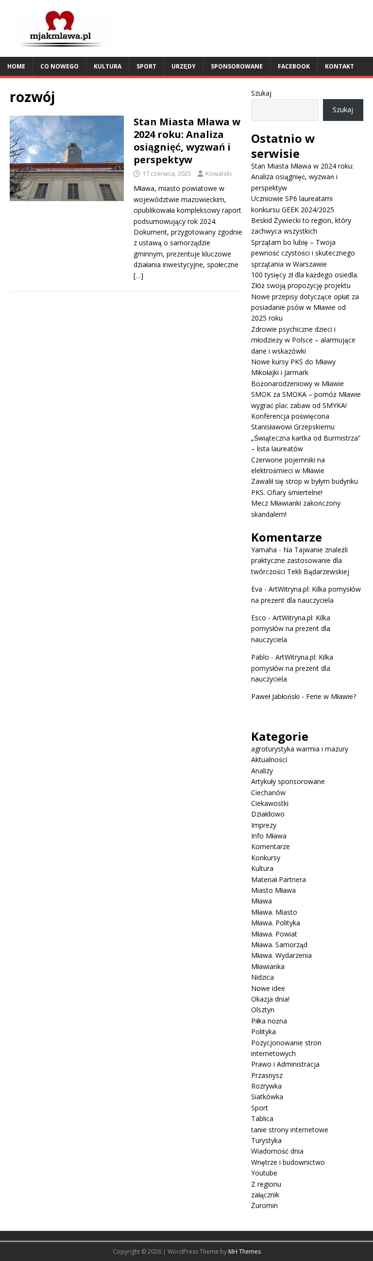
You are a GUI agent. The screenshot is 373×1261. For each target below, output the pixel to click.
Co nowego (59, 66)
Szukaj (261, 93)
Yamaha (264, 549)
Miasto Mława (273, 890)
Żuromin (264, 1205)
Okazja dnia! (270, 999)
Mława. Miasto (274, 912)
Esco (258, 617)
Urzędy (183, 66)
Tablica (262, 1118)
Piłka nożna (269, 1020)
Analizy (262, 770)
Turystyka (266, 1140)
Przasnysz (267, 1075)
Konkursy (265, 857)
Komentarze (270, 846)
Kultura (107, 66)
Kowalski (218, 173)
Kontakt (339, 66)
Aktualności (269, 759)
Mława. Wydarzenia (281, 955)
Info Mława (269, 835)
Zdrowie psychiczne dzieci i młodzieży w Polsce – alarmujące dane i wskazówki (303, 340)
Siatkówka (267, 1096)
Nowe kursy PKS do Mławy (293, 361)
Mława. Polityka (275, 922)
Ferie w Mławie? (331, 696)
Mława (261, 900)
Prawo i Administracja (285, 1064)
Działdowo (268, 813)
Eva (256, 589)
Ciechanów (268, 792)
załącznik (265, 1194)
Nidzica (262, 977)
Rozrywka (266, 1086)
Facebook (294, 66)
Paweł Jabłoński (275, 696)
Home (16, 66)
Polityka (263, 1031)
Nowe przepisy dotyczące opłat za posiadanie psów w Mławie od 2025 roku (305, 307)
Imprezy (263, 825)
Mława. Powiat (274, 933)
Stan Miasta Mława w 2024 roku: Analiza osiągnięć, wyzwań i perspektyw (187, 140)
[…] (138, 275)
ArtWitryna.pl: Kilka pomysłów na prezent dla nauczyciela (290, 628)
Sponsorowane (237, 66)
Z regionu (266, 1184)
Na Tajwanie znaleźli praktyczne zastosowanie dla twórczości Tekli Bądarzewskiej (300, 560)
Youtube (264, 1172)
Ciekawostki (269, 803)
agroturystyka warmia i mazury (299, 748)
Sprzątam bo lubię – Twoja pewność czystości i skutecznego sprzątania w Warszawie (303, 253)
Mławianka (268, 966)
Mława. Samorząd (279, 944)
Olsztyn (262, 1009)
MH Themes (244, 1251)
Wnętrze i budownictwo (288, 1162)
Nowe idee (268, 988)
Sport (146, 66)
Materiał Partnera (278, 879)
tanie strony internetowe (289, 1129)
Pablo (260, 657)
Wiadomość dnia (277, 1151)
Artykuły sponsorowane (288, 781)
